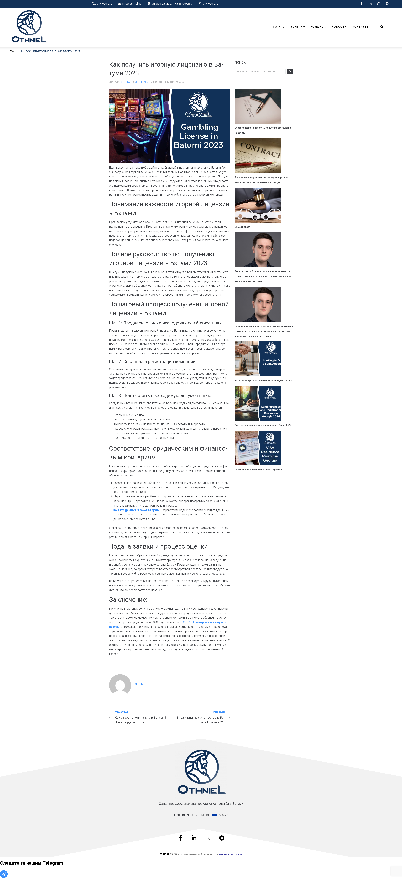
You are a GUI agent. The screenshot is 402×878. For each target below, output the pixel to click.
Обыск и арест (242, 227)
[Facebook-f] (361, 4)
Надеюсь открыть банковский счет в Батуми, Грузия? (263, 380)
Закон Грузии (141, 82)
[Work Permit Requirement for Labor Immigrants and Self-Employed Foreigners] (258, 156)
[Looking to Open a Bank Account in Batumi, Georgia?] (258, 359)
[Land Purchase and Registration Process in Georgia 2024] (258, 404)
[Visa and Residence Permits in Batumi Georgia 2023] (258, 448)
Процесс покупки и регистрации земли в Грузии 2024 (263, 425)
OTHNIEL (125, 82)
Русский (222, 815)
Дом (12, 51)
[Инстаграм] (378, 4)
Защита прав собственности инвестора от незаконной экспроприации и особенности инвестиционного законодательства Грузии (263, 276)
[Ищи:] (260, 71)
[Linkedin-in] (370, 4)
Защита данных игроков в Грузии (136, 510)
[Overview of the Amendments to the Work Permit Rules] (258, 106)
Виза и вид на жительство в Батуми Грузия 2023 (260, 469)
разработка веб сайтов (230, 854)
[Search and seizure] (258, 206)
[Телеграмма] (387, 4)
